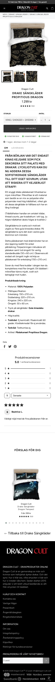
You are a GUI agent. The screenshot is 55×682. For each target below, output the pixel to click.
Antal (41, 114)
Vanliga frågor (10, 603)
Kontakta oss (9, 598)
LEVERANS (17, 148)
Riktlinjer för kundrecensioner (17, 646)
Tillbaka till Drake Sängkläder (29, 533)
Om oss (6, 628)
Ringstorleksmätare (12, 617)
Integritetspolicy (11, 633)
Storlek (7, 114)
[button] (25, 106)
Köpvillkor (8, 642)
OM (6, 148)
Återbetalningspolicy (13, 637)
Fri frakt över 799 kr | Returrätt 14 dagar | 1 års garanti (27, 2)
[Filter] (7, 395)
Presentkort (8, 607)
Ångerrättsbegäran (12, 612)
